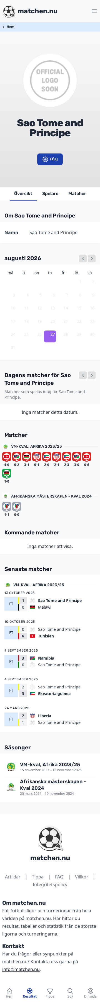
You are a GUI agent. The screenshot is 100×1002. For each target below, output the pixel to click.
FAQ (59, 877)
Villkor (81, 877)
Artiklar (13, 877)
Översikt (23, 193)
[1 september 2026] (92, 258)
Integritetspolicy (50, 884)
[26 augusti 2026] (83, 375)
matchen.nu (50, 858)
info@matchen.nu (21, 969)
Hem (10, 26)
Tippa (38, 877)
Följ (54, 159)
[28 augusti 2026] (92, 375)
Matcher (77, 193)
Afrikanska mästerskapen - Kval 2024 (51, 496)
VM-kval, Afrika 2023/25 (36, 446)
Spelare (50, 193)
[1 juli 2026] (83, 258)
